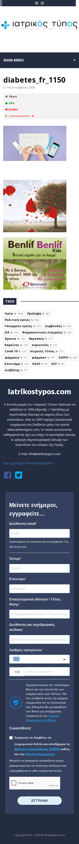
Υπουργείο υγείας (23, 326)
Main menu (14, 60)
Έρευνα (15, 339)
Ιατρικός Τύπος (46, 351)
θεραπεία (41, 339)
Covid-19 (15, 351)
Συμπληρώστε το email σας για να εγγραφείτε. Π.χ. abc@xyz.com (39, 544)
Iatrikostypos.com (39, 391)
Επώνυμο (17, 579)
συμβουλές (58, 326)
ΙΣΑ (11, 332)
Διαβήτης (16, 370)
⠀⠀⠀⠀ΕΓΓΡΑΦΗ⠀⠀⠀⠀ (39, 801)
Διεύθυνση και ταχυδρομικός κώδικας (32, 627)
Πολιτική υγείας (22, 320)
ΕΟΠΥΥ (68, 357)
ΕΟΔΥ (39, 364)
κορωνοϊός (44, 345)
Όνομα (14, 558)
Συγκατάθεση (20, 728)
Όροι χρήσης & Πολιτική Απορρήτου (28, 463)
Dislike (13, 109)
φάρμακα (16, 357)
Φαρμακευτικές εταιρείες (46, 332)
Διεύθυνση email (22, 523)
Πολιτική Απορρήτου (40, 754)
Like (11, 103)
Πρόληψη (38, 313)
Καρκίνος (16, 345)
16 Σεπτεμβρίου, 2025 (20, 87)
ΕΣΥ (57, 364)
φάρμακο (43, 357)
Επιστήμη (16, 364)
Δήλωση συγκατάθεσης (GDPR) (37, 749)
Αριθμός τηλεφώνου (25, 650)
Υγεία (14, 313)
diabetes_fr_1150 (34, 80)
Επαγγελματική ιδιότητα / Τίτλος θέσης (35, 602)
